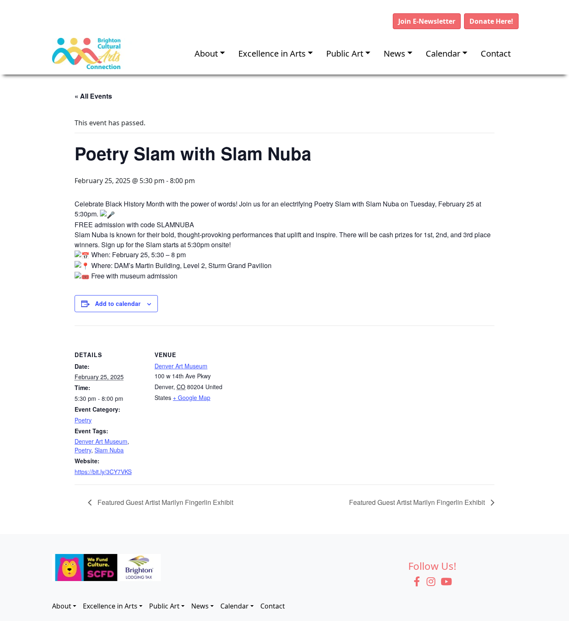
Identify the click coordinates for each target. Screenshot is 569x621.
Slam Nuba (109, 450)
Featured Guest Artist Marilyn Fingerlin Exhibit (164, 502)
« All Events (93, 96)
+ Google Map (191, 397)
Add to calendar (117, 303)
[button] (427, 21)
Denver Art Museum (101, 441)
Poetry (83, 420)
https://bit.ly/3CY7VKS (103, 471)
